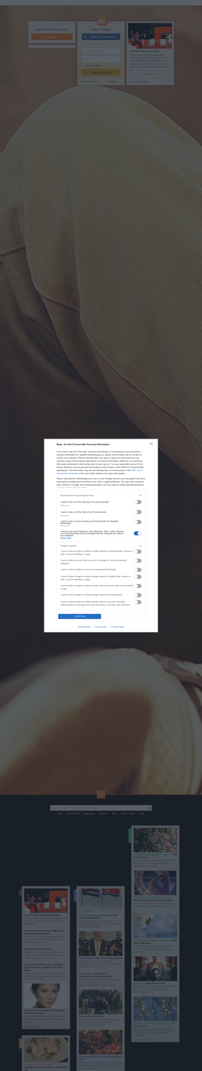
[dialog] (101, 535)
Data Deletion (84, 627)
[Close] (152, 444)
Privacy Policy (117, 627)
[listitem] (101, 495)
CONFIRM (79, 616)
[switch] (138, 502)
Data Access (101, 627)
